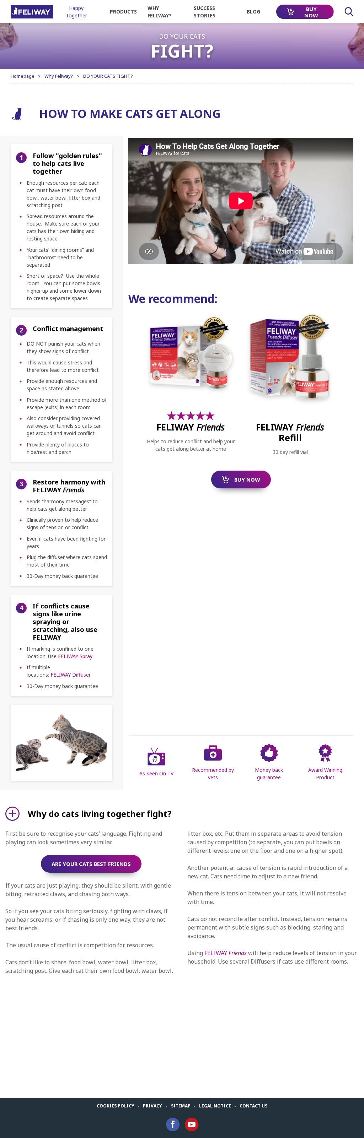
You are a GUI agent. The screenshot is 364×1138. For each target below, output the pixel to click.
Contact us (253, 1106)
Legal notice (215, 1106)
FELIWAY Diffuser (70, 674)
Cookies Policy (115, 1106)
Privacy (152, 1106)
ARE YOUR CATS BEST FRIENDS (91, 863)
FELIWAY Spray (75, 656)
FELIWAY (225, 953)
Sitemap (181, 1106)
